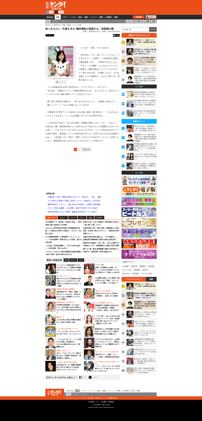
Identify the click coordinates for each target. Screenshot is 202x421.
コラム (81, 260)
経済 (80, 17)
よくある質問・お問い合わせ (101, 405)
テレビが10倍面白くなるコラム (104, 302)
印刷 (117, 35)
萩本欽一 (145, 270)
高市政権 (151, 266)
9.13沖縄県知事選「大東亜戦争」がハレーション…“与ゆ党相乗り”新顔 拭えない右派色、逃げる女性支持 (63, 239)
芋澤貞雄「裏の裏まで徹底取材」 (66, 289)
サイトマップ (81, 398)
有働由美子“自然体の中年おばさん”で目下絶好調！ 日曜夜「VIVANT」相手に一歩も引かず (107, 307)
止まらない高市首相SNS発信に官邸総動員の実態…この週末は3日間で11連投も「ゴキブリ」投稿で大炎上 (63, 230)
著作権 (97, 398)
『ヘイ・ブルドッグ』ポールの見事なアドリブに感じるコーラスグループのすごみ (107, 368)
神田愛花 (137, 270)
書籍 (116, 17)
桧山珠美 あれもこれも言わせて (65, 302)
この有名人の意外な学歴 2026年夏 (66, 362)
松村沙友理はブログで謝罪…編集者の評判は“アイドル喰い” (72, 212)
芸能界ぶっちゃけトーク (63, 350)
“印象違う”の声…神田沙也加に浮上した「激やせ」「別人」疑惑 (74, 197)
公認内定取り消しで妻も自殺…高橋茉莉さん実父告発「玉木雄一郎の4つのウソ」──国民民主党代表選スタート (101, 230)
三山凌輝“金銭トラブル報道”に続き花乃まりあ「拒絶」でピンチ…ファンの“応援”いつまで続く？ (107, 280)
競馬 (101, 17)
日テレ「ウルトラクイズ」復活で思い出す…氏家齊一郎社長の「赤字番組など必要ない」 (68, 355)
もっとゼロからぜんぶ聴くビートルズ (67, 328)
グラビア (73, 260)
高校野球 (142, 266)
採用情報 (111, 402)
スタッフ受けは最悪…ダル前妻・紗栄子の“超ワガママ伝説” (72, 208)
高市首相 (135, 273)
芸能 (57, 17)
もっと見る (139, 86)
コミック (94, 17)
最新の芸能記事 (54, 260)
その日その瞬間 (99, 265)
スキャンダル (127, 270)
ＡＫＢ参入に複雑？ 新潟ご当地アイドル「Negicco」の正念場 (74, 201)
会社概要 (104, 402)
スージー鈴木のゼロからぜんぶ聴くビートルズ (107, 362)
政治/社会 (50, 17)
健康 (86, 17)
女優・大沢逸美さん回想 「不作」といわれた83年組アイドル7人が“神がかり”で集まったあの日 (107, 269)
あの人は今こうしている (63, 276)
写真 (132, 391)
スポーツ (65, 17)
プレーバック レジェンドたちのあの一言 (107, 351)
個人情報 (90, 398)
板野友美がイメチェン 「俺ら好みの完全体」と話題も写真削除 (74, 204)
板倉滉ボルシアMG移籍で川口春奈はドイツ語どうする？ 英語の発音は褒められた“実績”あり (107, 331)
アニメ (112, 55)
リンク (103, 398)
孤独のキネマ (60, 317)
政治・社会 (51, 218)
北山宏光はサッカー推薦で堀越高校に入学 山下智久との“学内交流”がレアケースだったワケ (68, 367)
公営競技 (109, 17)
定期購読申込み (112, 398)
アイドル (112, 62)
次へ (86, 149)
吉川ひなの (126, 273)
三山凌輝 (125, 266)
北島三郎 (134, 266)
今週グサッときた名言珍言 (102, 291)
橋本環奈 (84, 62)
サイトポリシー (70, 398)
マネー (82, 218)
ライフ (73, 17)
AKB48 (58, 137)
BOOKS (99, 218)
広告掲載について (93, 402)
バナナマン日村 (146, 273)
